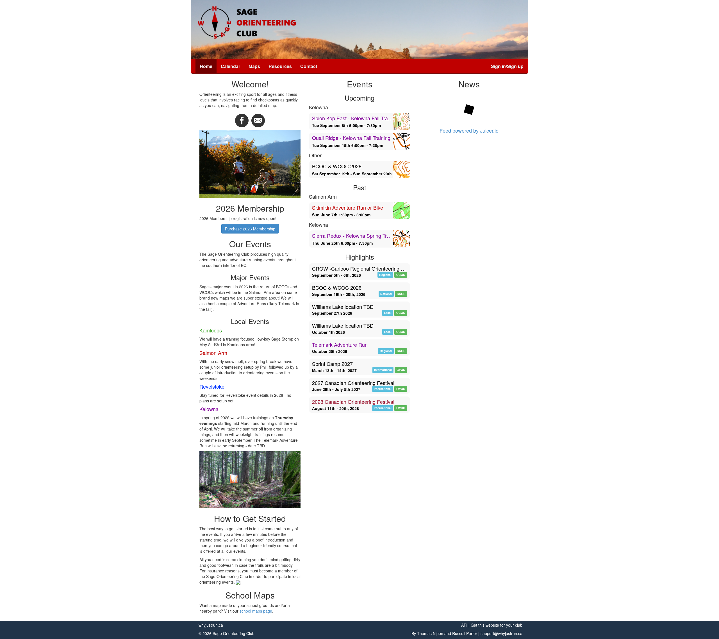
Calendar (230, 66)
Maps (254, 66)
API (464, 625)
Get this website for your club (496, 625)
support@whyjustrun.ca (501, 633)
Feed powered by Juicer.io (469, 130)
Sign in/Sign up (507, 66)
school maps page (256, 611)
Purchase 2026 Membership (250, 229)
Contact (308, 66)
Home (206, 66)
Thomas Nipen (430, 633)
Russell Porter (464, 633)
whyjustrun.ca (211, 625)
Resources (280, 66)
